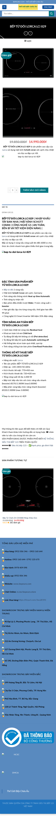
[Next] (11, 80)
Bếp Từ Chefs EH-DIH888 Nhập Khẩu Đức (20, 518)
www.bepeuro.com (22, 584)
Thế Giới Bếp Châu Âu (18, 791)
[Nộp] (51, 13)
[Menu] (4, 7)
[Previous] (4, 80)
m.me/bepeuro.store (26, 592)
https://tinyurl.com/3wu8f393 (32, 600)
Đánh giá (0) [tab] (7, 212)
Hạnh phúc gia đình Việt (42, 445)
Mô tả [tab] (5, 207)
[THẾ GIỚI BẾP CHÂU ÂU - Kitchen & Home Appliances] (28, 7)
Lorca (4, 150)
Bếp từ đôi (8, 290)
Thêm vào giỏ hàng (34, 190)
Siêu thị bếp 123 (19, 445)
